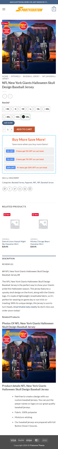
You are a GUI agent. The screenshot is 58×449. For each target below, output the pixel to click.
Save (6, 23)
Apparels (15, 76)
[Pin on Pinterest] (25, 188)
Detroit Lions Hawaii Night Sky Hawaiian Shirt (14, 242)
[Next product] (4, 96)
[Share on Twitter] (15, 188)
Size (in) (6, 102)
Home (5, 76)
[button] (3, 9)
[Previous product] (10, 96)
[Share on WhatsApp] (4, 188)
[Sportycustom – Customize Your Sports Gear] (29, 9)
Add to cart (24, 129)
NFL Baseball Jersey (45, 182)
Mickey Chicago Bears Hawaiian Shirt (40, 242)
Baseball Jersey (31, 76)
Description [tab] (8, 258)
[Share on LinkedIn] (30, 188)
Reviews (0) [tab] (7, 264)
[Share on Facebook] (9, 188)
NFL (34, 182)
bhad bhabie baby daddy (25, 306)
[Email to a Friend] (20, 188)
